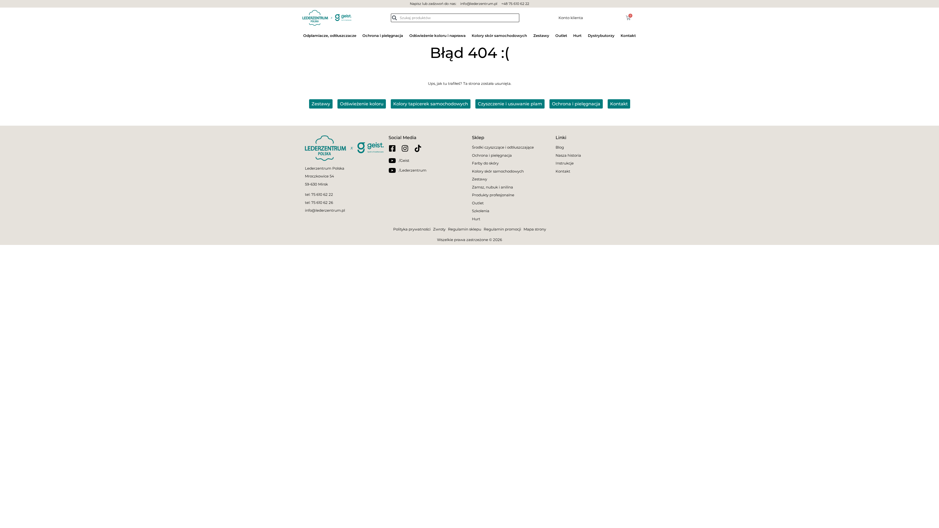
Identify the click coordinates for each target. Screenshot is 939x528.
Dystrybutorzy (601, 35)
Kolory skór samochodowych (499, 35)
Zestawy (541, 35)
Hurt (577, 35)
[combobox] (455, 17)
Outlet (561, 35)
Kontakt (628, 35)
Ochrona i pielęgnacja (382, 35)
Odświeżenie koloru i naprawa (437, 35)
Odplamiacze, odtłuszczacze (329, 35)
